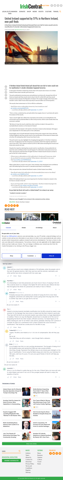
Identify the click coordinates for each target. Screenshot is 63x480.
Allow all (51, 256)
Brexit (17, 202)
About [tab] (54, 227)
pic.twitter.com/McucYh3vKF (29, 185)
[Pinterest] (61, 5)
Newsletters (44, 5)
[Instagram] (58, 5)
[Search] (60, 12)
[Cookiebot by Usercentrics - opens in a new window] (54, 223)
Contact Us (29, 459)
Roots (39, 464)
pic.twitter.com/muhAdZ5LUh (20, 108)
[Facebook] (51, 5)
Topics (27, 455)
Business (40, 455)
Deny (11, 256)
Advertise (29, 462)
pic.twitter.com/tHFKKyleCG (22, 160)
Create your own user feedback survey (17, 196)
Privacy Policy (30, 464)
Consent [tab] (8, 227)
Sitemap (28, 472)
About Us (28, 457)
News (39, 453)
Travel (39, 462)
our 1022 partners (12, 236)
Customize (30, 256)
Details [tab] (24, 227)
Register (28, 470)
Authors (28, 453)
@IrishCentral (19, 29)
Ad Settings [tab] (39, 227)
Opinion (39, 457)
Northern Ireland (24, 202)
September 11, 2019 (36, 110)
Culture (39, 459)
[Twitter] (55, 5)
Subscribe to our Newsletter (11, 460)
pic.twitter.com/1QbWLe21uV (20, 174)
